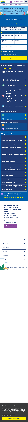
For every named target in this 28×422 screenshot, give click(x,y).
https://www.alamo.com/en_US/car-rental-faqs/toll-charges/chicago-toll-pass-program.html (13, 229)
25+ (3, 48)
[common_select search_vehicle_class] (1, 54)
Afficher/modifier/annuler (19, 24)
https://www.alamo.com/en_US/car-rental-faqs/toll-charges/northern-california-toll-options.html (13, 238)
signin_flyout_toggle (18, 1)
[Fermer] (25, 406)
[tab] (14, 115)
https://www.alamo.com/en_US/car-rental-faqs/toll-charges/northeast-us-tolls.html (13, 221)
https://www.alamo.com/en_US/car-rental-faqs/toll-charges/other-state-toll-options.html (13, 256)
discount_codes (7, 51)
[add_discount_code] (1, 51)
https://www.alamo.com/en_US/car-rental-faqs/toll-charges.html (13, 271)
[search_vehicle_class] (15, 54)
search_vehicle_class (8, 54)
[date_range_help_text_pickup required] (7, 36)
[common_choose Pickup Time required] (20, 36)
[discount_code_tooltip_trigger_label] (13, 51)
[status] (13, 29)
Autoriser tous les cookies (14, 418)
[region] (14, 412)
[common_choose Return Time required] (20, 42)
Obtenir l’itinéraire (7, 68)
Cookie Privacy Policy (7, 415)
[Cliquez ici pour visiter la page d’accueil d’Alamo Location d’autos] (2, 1)
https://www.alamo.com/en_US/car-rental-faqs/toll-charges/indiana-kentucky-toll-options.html (13, 263)
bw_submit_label (14, 58)
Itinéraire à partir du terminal (14, 106)
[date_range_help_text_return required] (7, 42)
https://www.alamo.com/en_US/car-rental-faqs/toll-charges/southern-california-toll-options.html (13, 246)
